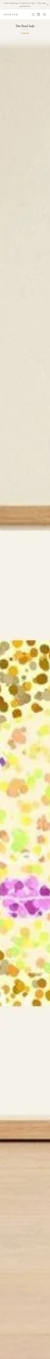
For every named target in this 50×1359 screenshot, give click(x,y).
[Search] (33, 14)
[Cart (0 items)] (38, 14)
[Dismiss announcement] (48, 4)
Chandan (25, 33)
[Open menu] (44, 14)
